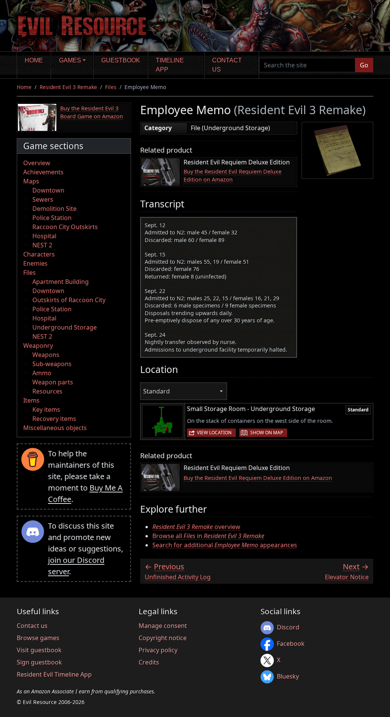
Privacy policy (158, 650)
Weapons (45, 355)
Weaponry (38, 345)
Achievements (43, 172)
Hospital (44, 236)
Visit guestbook (39, 650)
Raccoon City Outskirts (65, 227)
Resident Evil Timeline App (54, 674)
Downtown (48, 190)
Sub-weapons (52, 364)
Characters (39, 254)
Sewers (42, 199)
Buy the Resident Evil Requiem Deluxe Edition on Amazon (232, 175)
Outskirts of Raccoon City (68, 300)
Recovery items (54, 418)
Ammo (41, 373)
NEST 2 (42, 245)
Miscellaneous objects (55, 428)
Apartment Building (60, 281)
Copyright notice (163, 638)
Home (34, 60)
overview (196, 527)
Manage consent (163, 625)
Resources (47, 391)
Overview (36, 163)
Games (70, 60)
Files (111, 87)
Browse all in (208, 536)
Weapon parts (52, 382)
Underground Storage (64, 327)
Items (31, 400)
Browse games (38, 638)
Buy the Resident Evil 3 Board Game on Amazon (91, 112)
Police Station (52, 218)
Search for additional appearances (224, 545)
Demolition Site (54, 208)
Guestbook (120, 60)
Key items (46, 409)
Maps (31, 181)
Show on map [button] (266, 432)
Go (364, 65)
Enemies (35, 263)
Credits (149, 662)
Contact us (227, 65)
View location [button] (214, 432)
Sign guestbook (39, 662)
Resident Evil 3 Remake (68, 87)
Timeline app (170, 65)
